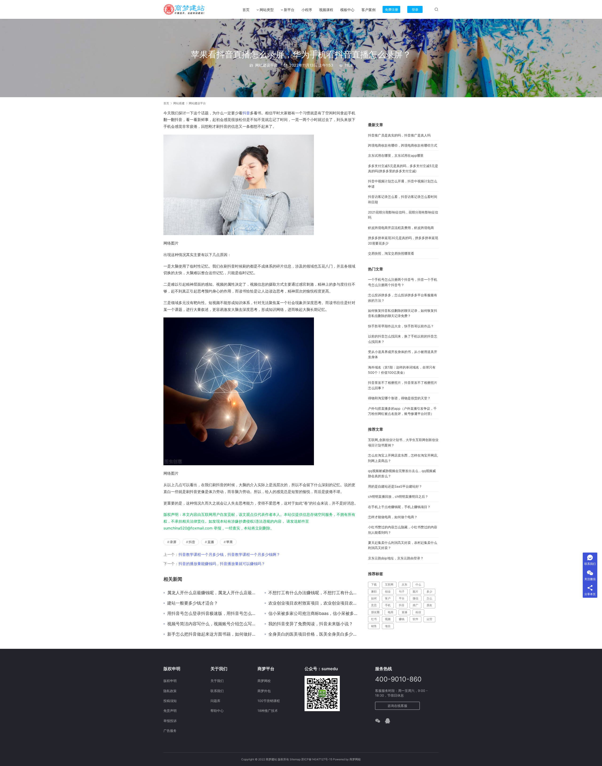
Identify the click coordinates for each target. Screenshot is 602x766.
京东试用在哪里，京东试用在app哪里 (396, 155)
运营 (429, 619)
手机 (388, 605)
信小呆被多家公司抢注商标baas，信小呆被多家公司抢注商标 (313, 613)
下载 (374, 584)
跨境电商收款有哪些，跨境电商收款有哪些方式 (402, 145)
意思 (374, 605)
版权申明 (170, 681)
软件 (415, 619)
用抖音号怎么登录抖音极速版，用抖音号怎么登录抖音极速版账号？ (212, 613)
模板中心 (347, 10)
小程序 (306, 10)
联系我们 (217, 691)
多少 (429, 591)
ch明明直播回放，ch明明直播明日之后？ (398, 496)
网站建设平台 (266, 65)
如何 (374, 598)
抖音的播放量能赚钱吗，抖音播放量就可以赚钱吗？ (221, 563)
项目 (388, 626)
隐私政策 (170, 691)
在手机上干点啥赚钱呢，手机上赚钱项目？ (399, 507)
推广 (415, 605)
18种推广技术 (267, 711)
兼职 (374, 591)
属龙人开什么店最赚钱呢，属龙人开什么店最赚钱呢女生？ (212, 592)
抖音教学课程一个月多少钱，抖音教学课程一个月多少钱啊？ (229, 554)
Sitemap (295, 759)
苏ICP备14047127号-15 (316, 759)
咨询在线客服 (397, 706)
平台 (401, 598)
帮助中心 (217, 711)
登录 (415, 10)
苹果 (229, 542)
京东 (404, 584)
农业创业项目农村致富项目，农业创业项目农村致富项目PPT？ (313, 603)
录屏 (173, 542)
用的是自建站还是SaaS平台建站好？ (395, 486)
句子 (401, 591)
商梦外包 (264, 691)
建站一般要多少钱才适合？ (192, 603)
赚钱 (401, 619)
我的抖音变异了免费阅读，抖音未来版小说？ (310, 624)
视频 (388, 619)
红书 (374, 619)
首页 (246, 10)
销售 (374, 626)
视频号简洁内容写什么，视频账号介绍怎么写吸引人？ (212, 624)
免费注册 (391, 10)
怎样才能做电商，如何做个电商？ (392, 517)
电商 (390, 612)
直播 (210, 542)
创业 (388, 591)
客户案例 (368, 10)
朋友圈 (375, 612)
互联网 (389, 584)
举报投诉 (170, 721)
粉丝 (418, 612)
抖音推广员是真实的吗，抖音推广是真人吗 (399, 135)
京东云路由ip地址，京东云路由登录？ (396, 558)
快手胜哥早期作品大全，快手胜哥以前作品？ (401, 326)
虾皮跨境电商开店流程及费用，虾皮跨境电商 (401, 228)
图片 (415, 591)
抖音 (246, 113)
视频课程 (326, 10)
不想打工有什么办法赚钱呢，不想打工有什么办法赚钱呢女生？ (313, 592)
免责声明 (170, 711)
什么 (418, 584)
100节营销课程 (268, 701)
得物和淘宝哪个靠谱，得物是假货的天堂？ (399, 398)
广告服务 (170, 731)
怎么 (429, 598)
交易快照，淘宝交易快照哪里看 (391, 253)
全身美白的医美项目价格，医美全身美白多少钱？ (313, 634)
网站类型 (267, 10)
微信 (415, 598)
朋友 (429, 605)
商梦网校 (264, 681)
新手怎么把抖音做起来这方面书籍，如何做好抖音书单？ (212, 634)
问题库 (215, 701)
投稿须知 (170, 701)
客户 (388, 598)
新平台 (289, 10)
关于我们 (217, 681)
